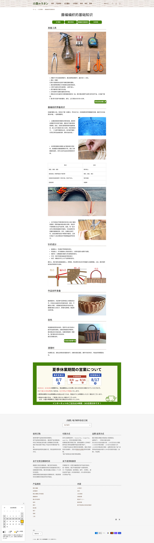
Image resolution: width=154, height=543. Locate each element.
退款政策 (79, 496)
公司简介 (79, 488)
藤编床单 (35, 496)
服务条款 (79, 502)
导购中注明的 (80, 449)
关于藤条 (40, 9)
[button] (59, 3)
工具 (34, 516)
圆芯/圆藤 (35, 488)
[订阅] (89, 425)
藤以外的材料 (36, 499)
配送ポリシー (80, 499)
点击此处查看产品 (70, 341)
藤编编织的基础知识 (50, 9)
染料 (34, 502)
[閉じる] (24, 503)
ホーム (34, 9)
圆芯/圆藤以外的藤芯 (38, 493)
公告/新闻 (79, 493)
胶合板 (34, 508)
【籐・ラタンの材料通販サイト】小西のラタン (46, 539)
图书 (34, 505)
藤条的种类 (71, 22)
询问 (78, 491)
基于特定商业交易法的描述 (84, 505)
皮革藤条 (35, 491)
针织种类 (95, 22)
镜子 (34, 510)
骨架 (34, 513)
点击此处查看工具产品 (100, 102)
